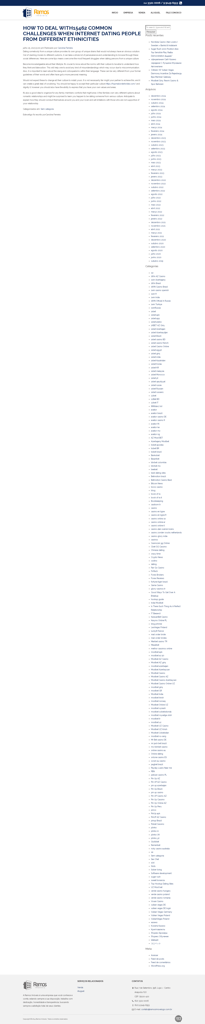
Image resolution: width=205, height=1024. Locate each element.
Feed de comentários (160, 962)
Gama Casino (157, 585)
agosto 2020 (157, 250)
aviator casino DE (158, 417)
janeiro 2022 (156, 219)
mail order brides (159, 638)
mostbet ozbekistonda (161, 712)
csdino (154, 561)
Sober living (156, 870)
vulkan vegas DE (158, 905)
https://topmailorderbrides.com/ (121, 84)
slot (152, 863)
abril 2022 (155, 208)
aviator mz (155, 431)
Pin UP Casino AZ (159, 796)
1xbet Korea (156, 364)
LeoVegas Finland (159, 627)
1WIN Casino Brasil (159, 287)
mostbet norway (158, 701)
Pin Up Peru (156, 806)
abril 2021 (155, 229)
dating (154, 564)
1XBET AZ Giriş (158, 325)
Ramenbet (155, 845)
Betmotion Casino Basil (161, 480)
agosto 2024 (156, 110)
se (152, 852)
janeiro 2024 (156, 134)
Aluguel (155, 13)
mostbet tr (155, 719)
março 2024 (156, 127)
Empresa (128, 13)
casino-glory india (159, 536)
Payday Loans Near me (161, 768)
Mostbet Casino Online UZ (163, 683)
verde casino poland (160, 894)
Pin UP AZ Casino (159, 782)
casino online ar (158, 522)
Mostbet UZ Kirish (159, 729)
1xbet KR (155, 368)
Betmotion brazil (158, 476)
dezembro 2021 (158, 222)
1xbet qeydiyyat (158, 381)
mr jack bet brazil (159, 743)
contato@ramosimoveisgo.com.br (156, 1009)
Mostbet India (157, 694)
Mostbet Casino (158, 673)
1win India (155, 297)
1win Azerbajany (158, 280)
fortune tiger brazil (159, 582)
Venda (141, 13)
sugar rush (156, 877)
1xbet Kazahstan (158, 360)
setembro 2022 (158, 191)
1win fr (154, 294)
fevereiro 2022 (157, 215)
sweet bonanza (158, 880)
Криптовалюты (158, 929)
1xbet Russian (157, 389)
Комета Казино (158, 926)
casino (154, 508)
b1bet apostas (157, 445)
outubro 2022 (157, 187)
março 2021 (156, 233)
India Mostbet (157, 603)
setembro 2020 (158, 247)
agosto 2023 (156, 152)
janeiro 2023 (156, 177)
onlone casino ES (159, 757)
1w (152, 273)
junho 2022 (156, 201)
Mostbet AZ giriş (158, 662)
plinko (154, 827)
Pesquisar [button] (151, 32)
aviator (154, 410)
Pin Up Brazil (156, 789)
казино (154, 922)
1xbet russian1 (157, 392)
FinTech (154, 571)
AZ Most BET (157, 438)
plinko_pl (155, 838)
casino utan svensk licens (162, 529)
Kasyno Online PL (159, 620)
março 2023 (156, 170)
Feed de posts (157, 959)
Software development (161, 873)
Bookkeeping (157, 501)
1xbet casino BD (158, 339)
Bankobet (155, 455)
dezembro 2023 (158, 138)
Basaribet (155, 459)
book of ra (155, 494)
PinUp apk (155, 813)
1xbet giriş (155, 353)
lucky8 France (157, 631)
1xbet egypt (156, 350)
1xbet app (155, 318)
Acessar (154, 955)
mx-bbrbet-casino (159, 747)
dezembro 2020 (158, 240)
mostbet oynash (158, 708)
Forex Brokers (157, 575)
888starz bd (156, 406)
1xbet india (156, 357)
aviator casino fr (158, 420)
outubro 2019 (157, 261)
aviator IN (155, 424)
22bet (153, 396)
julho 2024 (156, 113)
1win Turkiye (156, 304)
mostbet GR (156, 691)
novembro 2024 (158, 99)
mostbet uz (156, 722)
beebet (154, 469)
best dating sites (158, 473)
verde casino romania (160, 898)
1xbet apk (155, 315)
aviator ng (155, 434)
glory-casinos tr (158, 589)
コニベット (156, 943)
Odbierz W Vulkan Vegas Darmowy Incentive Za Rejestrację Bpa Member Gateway (166, 73)
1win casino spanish (160, 290)
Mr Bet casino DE (158, 740)
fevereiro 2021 (157, 236)
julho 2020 (156, 254)
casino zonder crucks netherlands (166, 532)
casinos (154, 540)
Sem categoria (47, 109)
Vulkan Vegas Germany (161, 912)
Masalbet (155, 645)
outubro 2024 (157, 103)
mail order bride (158, 634)
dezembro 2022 (158, 180)
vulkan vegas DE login (161, 908)
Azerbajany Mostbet (160, 441)
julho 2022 (156, 198)
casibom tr (156, 504)
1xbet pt (154, 378)
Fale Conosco (173, 13)
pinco (153, 810)
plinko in (155, 831)
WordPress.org (158, 966)
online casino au (158, 750)
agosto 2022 (156, 194)
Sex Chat (155, 859)
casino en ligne (158, 511)
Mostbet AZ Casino (159, 659)
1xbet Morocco (158, 374)
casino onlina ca (158, 519)
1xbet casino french (159, 343)
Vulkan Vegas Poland (160, 915)
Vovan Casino (157, 901)
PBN (153, 771)
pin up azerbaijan (158, 785)
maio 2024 (156, 120)
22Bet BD (155, 399)
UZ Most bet (156, 887)
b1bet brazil (156, 452)
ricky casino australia (160, 849)
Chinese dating (157, 550)
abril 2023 (155, 166)
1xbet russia (156, 385)
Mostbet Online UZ (159, 705)
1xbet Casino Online (160, 346)
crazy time (156, 554)
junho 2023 (156, 159)
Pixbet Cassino (157, 824)
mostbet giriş (157, 687)
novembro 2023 (158, 141)
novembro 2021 (158, 226)
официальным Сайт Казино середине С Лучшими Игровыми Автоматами (166, 62)
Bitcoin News (157, 483)
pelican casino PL (159, 775)
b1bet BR (155, 448)
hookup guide (157, 599)
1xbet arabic (156, 322)
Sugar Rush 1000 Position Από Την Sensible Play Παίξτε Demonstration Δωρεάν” (164, 52)
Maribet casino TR (159, 641)
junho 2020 (156, 257)
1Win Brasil (156, 283)
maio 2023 (156, 162)
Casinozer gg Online (160, 543)
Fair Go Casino (157, 568)
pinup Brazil (156, 820)
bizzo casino (157, 487)
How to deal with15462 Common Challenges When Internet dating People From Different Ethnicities (82, 33)
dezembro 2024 (158, 96)
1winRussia (156, 308)
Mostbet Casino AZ (159, 676)
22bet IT (154, 403)
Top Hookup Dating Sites (162, 884)
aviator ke (155, 427)
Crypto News (157, 557)
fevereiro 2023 (157, 173)
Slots (153, 866)
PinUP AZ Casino (158, 817)
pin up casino (157, 792)
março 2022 (156, 212)
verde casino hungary (161, 891)
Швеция (154, 940)
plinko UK (155, 835)
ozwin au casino (158, 761)
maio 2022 (156, 205)
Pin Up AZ (155, 778)
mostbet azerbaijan (159, 666)
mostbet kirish (157, 698)
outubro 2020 (157, 243)
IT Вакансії (156, 613)
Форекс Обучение (159, 936)
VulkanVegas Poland (160, 919)
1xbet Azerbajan (158, 329)
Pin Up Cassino (158, 799)
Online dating (157, 754)
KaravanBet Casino (159, 617)
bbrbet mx (156, 466)
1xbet (153, 311)
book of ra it (156, 497)
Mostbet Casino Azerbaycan (163, 680)
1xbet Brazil (156, 336)
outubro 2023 (157, 145)
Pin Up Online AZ (159, 803)
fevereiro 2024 (157, 131)
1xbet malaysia (157, 371)
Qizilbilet (155, 842)
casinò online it (158, 525)
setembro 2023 (158, 149)
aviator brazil (156, 413)
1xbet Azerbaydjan (159, 332)
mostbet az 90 (157, 655)
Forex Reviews (157, 578)
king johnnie (156, 624)
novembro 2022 (158, 183)
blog (153, 490)
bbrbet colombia (158, 462)
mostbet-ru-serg (158, 736)
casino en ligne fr (159, 515)
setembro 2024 (158, 106)
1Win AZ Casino (158, 276)
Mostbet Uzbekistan (160, 733)
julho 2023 (156, 155)
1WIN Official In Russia (161, 301)
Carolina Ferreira (65, 48)
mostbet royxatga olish (161, 715)
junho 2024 (156, 117)
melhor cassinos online (161, 648)
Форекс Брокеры (159, 933)
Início (115, 13)
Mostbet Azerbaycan (160, 669)
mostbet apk (156, 652)
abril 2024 (155, 124)
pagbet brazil (157, 764)
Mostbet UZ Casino (159, 726)
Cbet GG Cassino (159, 547)
